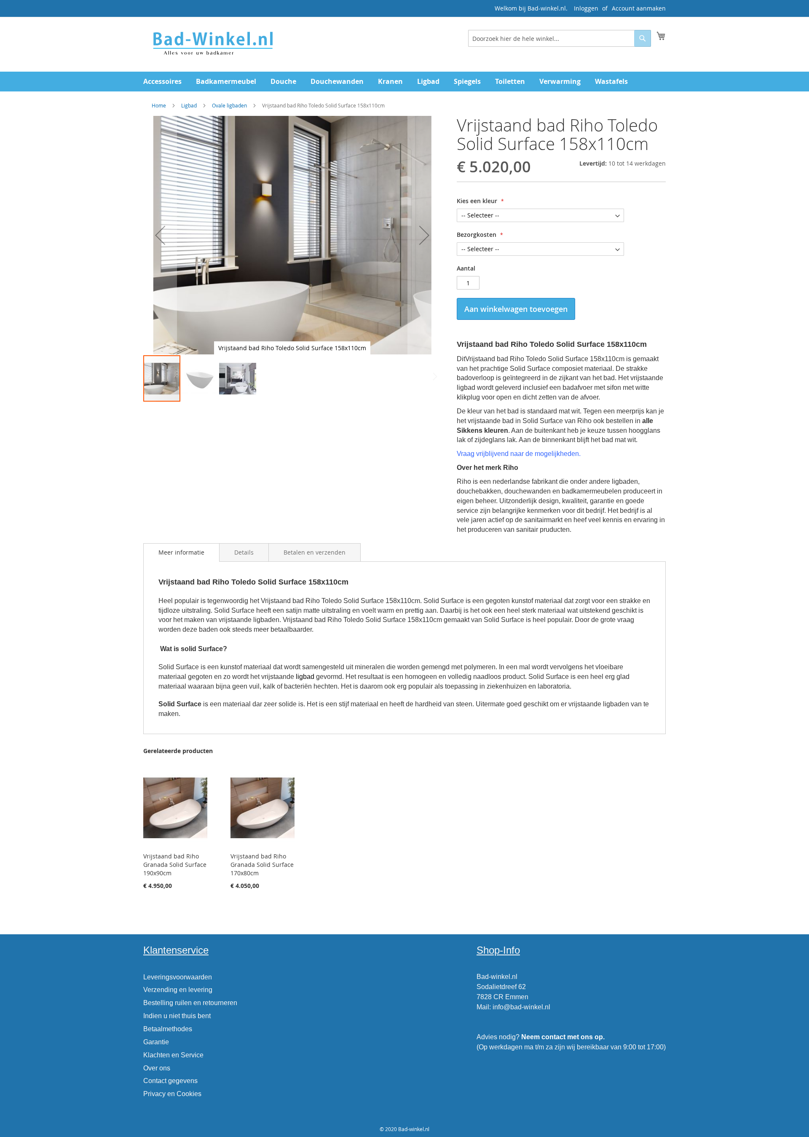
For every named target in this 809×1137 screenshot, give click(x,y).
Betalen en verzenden (315, 552)
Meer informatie (181, 552)
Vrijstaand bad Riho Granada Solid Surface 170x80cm (262, 864)
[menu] (404, 81)
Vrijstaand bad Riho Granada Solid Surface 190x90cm (174, 864)
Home (159, 105)
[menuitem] (162, 81)
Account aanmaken (639, 8)
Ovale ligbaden (229, 105)
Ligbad (189, 105)
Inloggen (586, 8)
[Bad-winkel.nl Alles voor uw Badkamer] (212, 44)
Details (244, 552)
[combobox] (559, 38)
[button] (160, 235)
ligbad (305, 676)
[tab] (181, 552)
